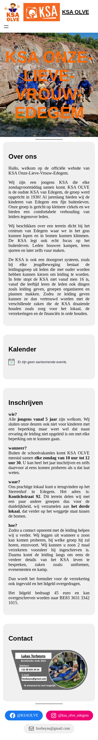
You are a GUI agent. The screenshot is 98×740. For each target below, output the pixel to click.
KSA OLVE (75, 12)
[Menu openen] (6, 26)
